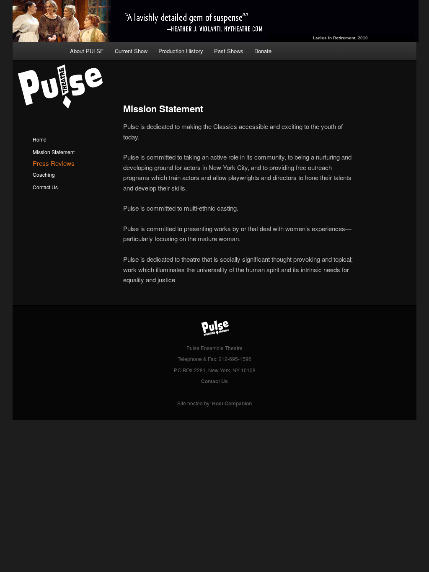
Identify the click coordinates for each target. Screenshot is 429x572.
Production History (180, 51)
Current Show (131, 51)
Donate (262, 51)
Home (40, 139)
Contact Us (45, 187)
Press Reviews (54, 163)
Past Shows (228, 51)
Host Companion (232, 403)
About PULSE (87, 51)
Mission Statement (54, 151)
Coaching (44, 174)
